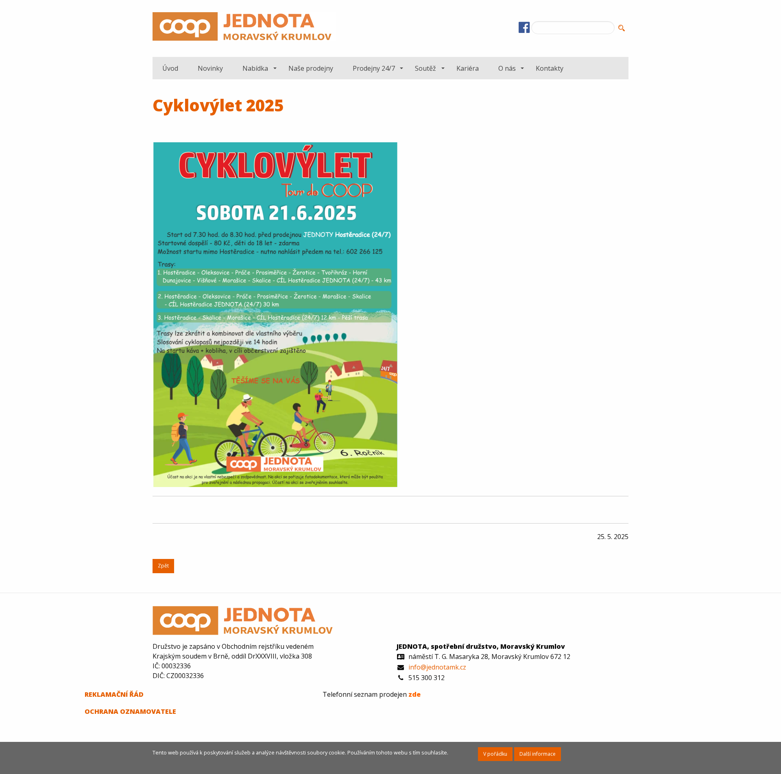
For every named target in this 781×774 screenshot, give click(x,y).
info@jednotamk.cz (437, 667)
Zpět (163, 565)
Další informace (537, 753)
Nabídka (255, 68)
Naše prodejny (310, 68)
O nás (507, 68)
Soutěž (425, 68)
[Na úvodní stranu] (244, 28)
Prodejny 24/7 (374, 68)
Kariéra (467, 68)
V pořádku (495, 753)
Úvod (170, 68)
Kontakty (549, 68)
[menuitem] (170, 68)
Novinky (210, 68)
